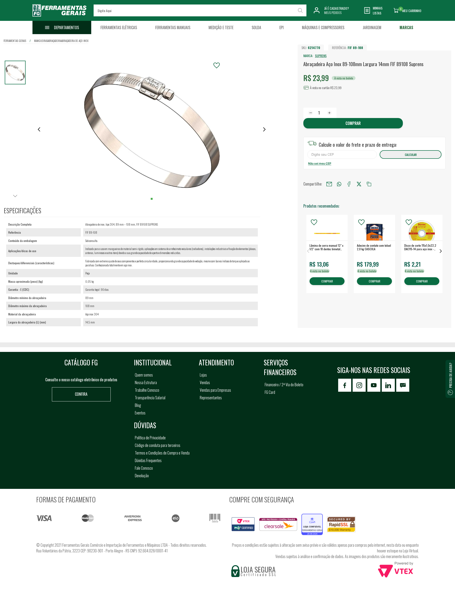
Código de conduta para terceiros (157, 445)
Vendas (205, 382)
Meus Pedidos (332, 12)
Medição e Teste (221, 27)
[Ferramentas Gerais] (59, 17)
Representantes (211, 397)
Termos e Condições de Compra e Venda (162, 453)
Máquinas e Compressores (323, 27)
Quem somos (144, 375)
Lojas (203, 375)
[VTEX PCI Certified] (243, 520)
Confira (81, 394)
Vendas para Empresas (215, 390)
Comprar (353, 123)
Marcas (406, 27)
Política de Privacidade (150, 438)
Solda (256, 27)
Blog (138, 405)
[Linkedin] (388, 385)
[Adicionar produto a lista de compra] (216, 65)
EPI (281, 27)
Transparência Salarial (150, 397)
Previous (308, 251)
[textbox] (200, 10)
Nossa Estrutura (146, 382)
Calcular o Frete (342, 154)
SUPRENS (321, 55)
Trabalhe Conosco (147, 390)
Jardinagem (372, 27)
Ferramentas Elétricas (118, 27)
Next (440, 251)
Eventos (140, 413)
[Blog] (402, 385)
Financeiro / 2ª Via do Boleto (284, 384)
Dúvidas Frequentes (148, 460)
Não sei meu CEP (319, 163)
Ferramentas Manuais (172, 27)
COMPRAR (327, 281)
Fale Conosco (144, 468)
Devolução (142, 475)
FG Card (270, 392)
